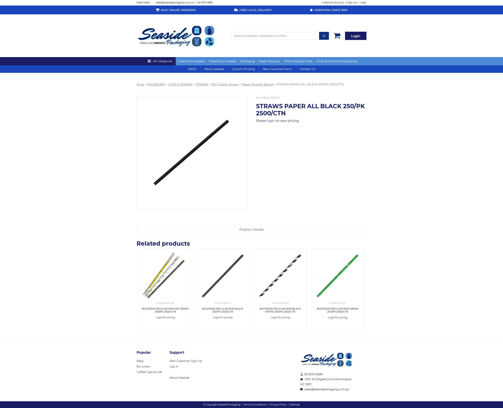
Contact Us (307, 69)
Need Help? (143, 2)
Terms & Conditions (255, 404)
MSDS (192, 69)
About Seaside (214, 69)
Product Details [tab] (251, 229)
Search (324, 36)
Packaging (247, 61)
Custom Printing (243, 69)
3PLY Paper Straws (225, 84)
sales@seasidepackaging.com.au (174, 2)
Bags (140, 361)
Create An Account (333, 2)
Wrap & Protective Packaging (337, 61)
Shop (140, 84)
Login (363, 2)
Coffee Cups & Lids (149, 372)
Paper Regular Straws (258, 84)
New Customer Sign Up (186, 361)
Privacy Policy (278, 404)
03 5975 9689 (205, 2)
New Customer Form (277, 69)
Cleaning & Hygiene (191, 61)
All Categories (162, 61)
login (271, 121)
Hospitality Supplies (222, 61)
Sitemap (295, 404)
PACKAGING (156, 84)
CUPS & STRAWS (180, 84)
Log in (174, 366)
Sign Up (352, 2)
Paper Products (269, 61)
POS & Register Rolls (298, 61)
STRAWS (202, 84)
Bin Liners (143, 366)
